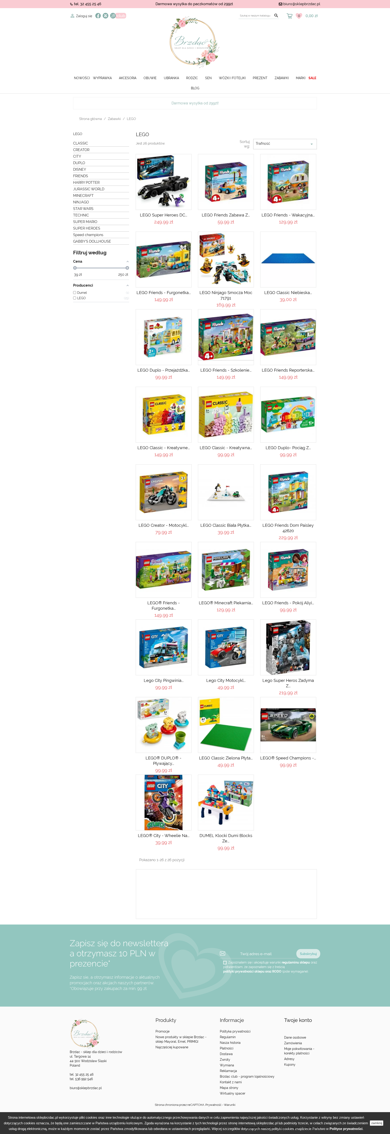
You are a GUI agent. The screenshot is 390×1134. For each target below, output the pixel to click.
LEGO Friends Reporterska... (288, 370)
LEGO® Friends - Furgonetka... (163, 605)
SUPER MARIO (85, 222)
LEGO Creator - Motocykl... (164, 525)
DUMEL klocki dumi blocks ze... (226, 838)
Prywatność (213, 1104)
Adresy (289, 1059)
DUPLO (79, 163)
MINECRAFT (83, 195)
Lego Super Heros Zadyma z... (288, 683)
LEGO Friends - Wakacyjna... (288, 215)
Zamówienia (293, 1043)
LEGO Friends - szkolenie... (225, 370)
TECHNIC (81, 215)
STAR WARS (83, 209)
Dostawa (226, 1054)
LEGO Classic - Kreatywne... (163, 447)
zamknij (376, 1123)
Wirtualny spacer (232, 1093)
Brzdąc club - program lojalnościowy (247, 1076)
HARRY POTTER (86, 182)
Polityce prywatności (346, 1129)
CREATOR (81, 150)
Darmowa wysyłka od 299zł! (195, 103)
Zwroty (225, 1059)
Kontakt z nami (231, 1082)
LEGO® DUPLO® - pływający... (163, 761)
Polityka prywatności (235, 1031)
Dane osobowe (295, 1037)
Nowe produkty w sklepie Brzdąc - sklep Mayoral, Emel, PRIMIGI (181, 1039)
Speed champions (88, 235)
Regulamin (228, 1037)
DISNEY (79, 169)
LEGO (77, 134)
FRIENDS (80, 176)
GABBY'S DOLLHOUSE (92, 241)
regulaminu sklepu (296, 962)
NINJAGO (81, 202)
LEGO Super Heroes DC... (163, 215)
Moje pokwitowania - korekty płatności (299, 1051)
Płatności (226, 1048)
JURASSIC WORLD (88, 189)
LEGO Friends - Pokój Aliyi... (288, 602)
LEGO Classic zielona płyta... (226, 758)
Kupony (289, 1064)
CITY (77, 156)
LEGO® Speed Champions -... (288, 758)
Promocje (162, 1031)
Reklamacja (228, 1071)
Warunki (229, 1104)
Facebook (98, 15)
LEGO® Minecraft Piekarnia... (226, 602)
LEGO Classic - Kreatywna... (226, 447)
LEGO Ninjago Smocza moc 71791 (226, 295)
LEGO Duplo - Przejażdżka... (163, 370)
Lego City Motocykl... (226, 680)
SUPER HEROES (86, 228)
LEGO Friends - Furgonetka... (164, 292)
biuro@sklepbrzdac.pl (301, 4)
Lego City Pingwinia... (163, 680)
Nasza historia (230, 1042)
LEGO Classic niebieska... (288, 292)
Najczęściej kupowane (172, 1047)
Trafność (285, 144)
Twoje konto (298, 1020)
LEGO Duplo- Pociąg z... (288, 447)
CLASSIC (80, 143)
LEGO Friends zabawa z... (226, 215)
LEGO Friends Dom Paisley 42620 (288, 528)
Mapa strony (229, 1088)
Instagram (105, 15)
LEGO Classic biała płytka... (225, 525)
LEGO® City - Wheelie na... (163, 835)
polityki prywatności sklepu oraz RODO (252, 971)
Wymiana (227, 1065)
